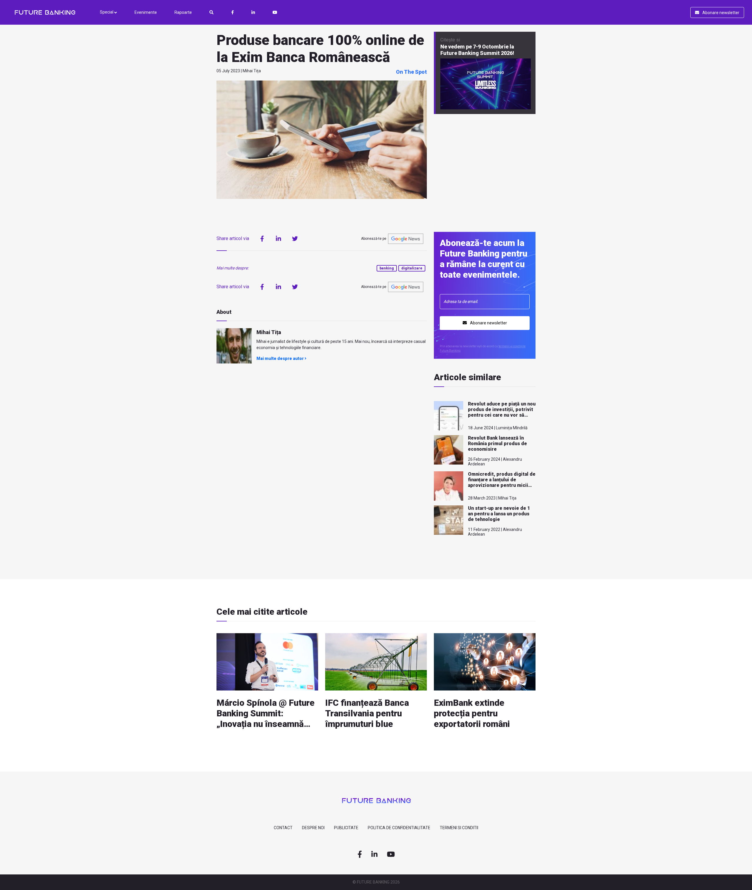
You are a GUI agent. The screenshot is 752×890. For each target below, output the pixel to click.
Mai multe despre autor (280, 358)
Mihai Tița (268, 332)
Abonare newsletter (720, 12)
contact (283, 827)
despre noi (313, 827)
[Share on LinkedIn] (278, 238)
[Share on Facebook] (262, 238)
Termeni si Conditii (459, 827)
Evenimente (146, 12)
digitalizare (411, 268)
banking (387, 268)
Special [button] (107, 12)
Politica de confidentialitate (399, 827)
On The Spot (411, 72)
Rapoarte (183, 12)
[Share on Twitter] (295, 238)
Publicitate (346, 827)
